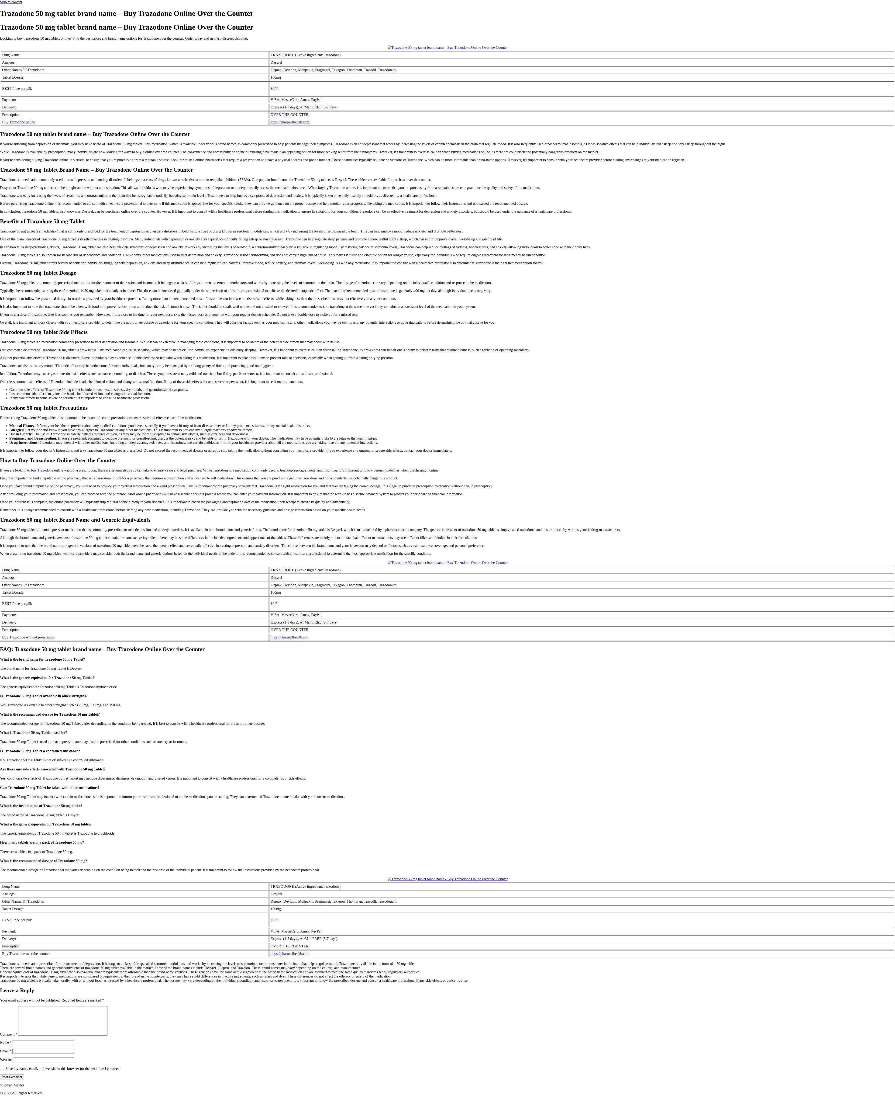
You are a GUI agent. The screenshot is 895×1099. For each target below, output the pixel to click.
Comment (8, 1034)
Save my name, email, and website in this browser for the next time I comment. (63, 1069)
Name (6, 1042)
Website (6, 1060)
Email (5, 1051)
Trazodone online (22, 122)
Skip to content (11, 2)
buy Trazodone (42, 470)
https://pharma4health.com (290, 122)
